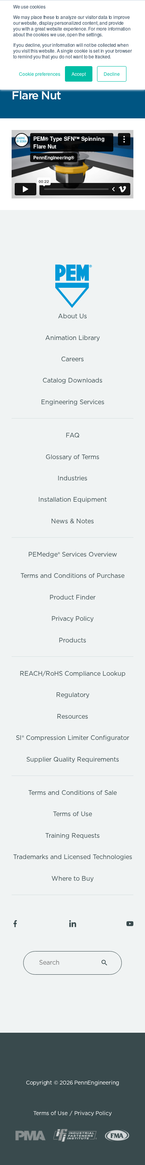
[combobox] (63, 962)
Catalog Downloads (72, 380)
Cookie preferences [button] (39, 73)
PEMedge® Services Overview (72, 554)
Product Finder (72, 597)
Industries (72, 478)
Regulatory (72, 695)
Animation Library (72, 338)
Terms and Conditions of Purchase (72, 575)
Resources (72, 716)
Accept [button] (79, 73)
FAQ (73, 435)
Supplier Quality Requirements (72, 759)
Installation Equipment (72, 499)
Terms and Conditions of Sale (72, 792)
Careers (72, 359)
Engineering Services (72, 402)
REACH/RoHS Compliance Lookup (73, 673)
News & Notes (72, 521)
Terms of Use (72, 814)
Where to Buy (72, 878)
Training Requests (72, 835)
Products (72, 640)
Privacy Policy (72, 618)
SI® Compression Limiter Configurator (72, 737)
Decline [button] (112, 73)
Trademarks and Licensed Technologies (72, 857)
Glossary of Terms (72, 457)
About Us (72, 316)
